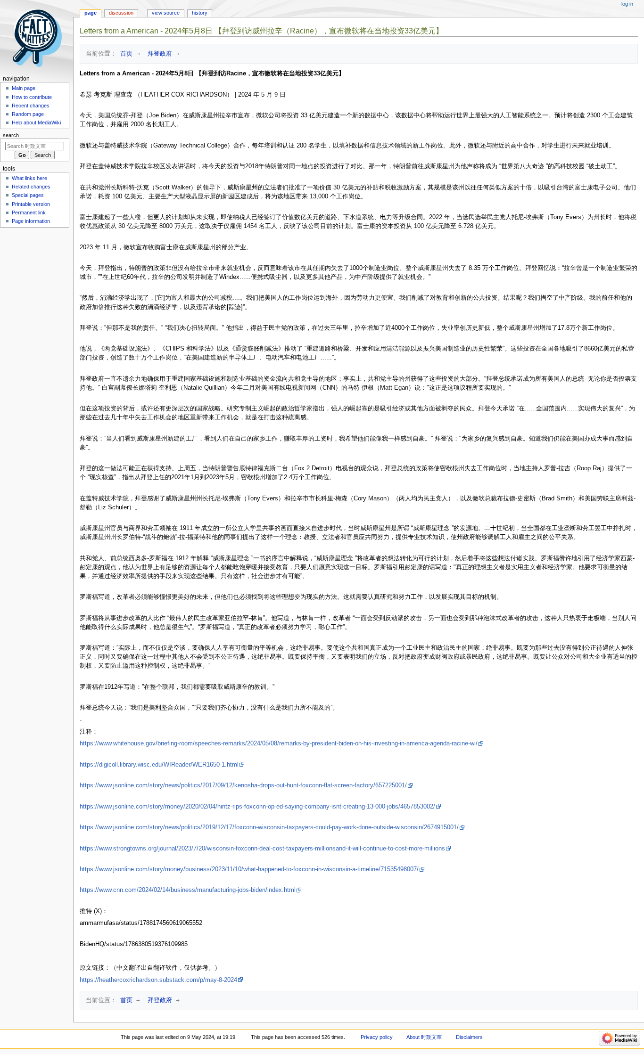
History (199, 13)
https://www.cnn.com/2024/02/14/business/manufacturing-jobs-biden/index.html (188, 890)
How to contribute (32, 97)
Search (11, 135)
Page (90, 13)
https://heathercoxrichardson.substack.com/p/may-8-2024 (158, 980)
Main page (23, 88)
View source (166, 13)
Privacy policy (377, 1037)
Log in (627, 4)
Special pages (28, 195)
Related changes (31, 186)
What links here (29, 178)
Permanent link (29, 212)
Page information (31, 221)
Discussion (121, 13)
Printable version (31, 204)
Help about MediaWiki (36, 122)
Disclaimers (469, 1037)
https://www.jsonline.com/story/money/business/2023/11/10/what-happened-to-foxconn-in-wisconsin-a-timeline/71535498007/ (249, 869)
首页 (124, 53)
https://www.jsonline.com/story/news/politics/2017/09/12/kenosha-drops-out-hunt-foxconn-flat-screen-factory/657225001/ (243, 785)
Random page (28, 114)
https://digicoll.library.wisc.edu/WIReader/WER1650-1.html (159, 764)
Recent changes (31, 105)
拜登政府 (158, 53)
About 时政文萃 (424, 1037)
